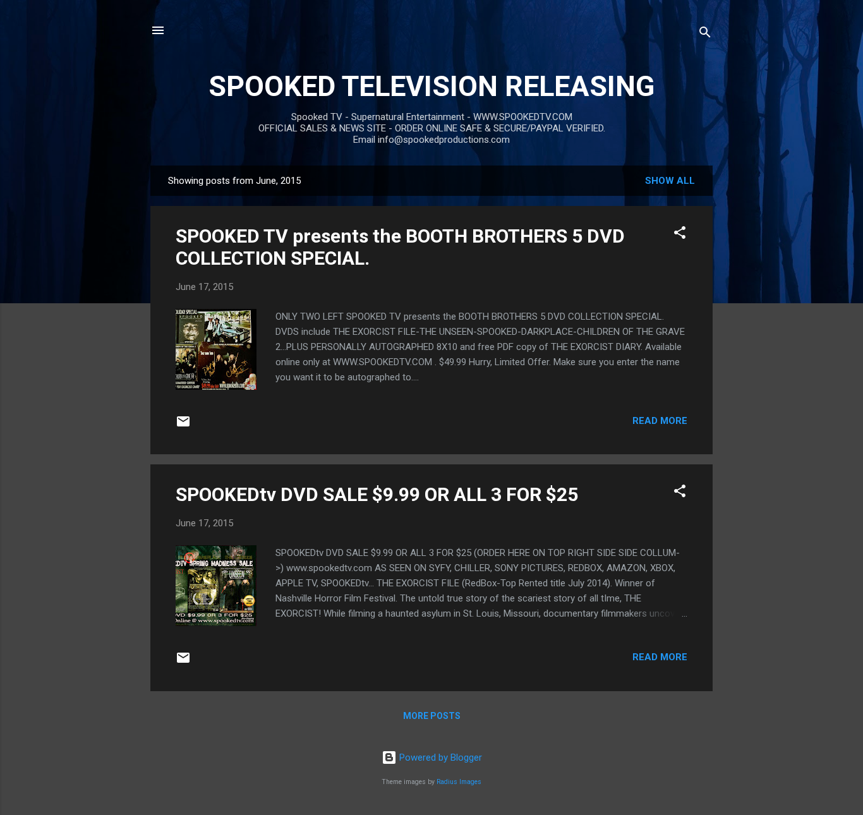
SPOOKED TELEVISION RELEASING (431, 86)
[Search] (705, 34)
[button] (679, 234)
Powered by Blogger (439, 757)
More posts (432, 716)
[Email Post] (183, 426)
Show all (670, 180)
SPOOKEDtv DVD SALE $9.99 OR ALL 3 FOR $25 (377, 494)
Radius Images (459, 782)
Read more (659, 420)
